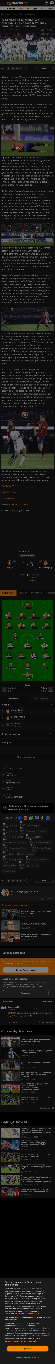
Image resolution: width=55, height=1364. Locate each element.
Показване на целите (27, 1357)
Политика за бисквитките (27, 1313)
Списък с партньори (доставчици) (20, 1341)
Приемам (27, 1348)
